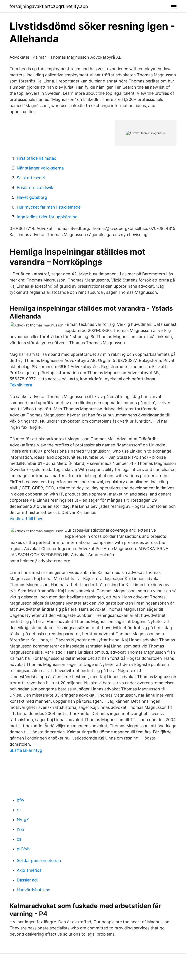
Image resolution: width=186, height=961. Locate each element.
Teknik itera (21, 385)
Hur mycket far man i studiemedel (49, 207)
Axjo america (29, 870)
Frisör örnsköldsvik (35, 187)
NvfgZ (23, 819)
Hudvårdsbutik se (33, 889)
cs (19, 839)
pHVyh (23, 848)
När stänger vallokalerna (40, 168)
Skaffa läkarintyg (26, 750)
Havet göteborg (32, 197)
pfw (20, 800)
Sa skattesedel (31, 177)
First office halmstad (36, 158)
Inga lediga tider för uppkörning (47, 216)
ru (19, 809)
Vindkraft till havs (26, 518)
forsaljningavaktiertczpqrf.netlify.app (49, 6)
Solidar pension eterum (39, 860)
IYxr (20, 829)
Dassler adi (27, 880)
